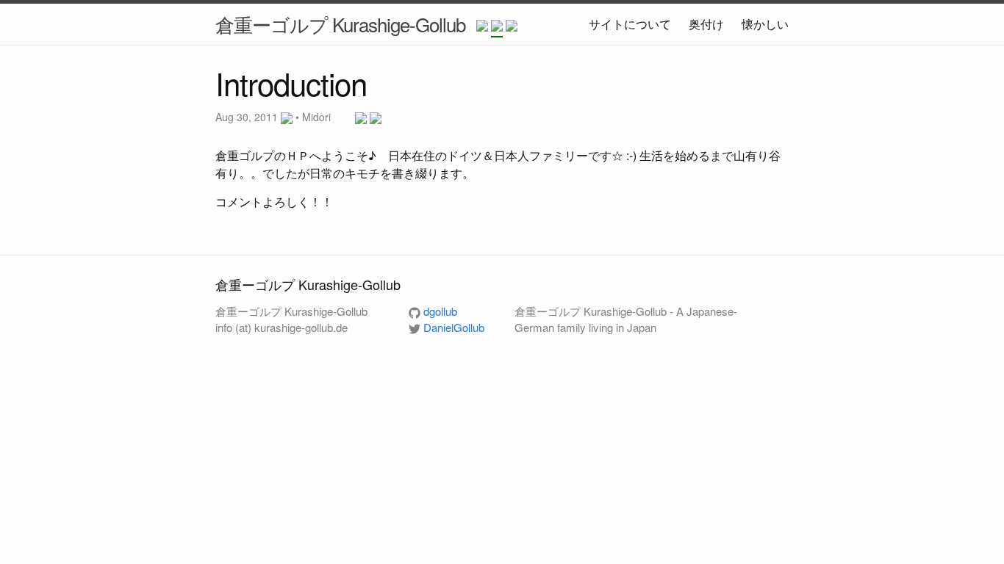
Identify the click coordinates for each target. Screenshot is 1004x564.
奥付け (706, 23)
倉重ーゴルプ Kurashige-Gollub (340, 23)
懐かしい (765, 23)
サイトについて (630, 23)
